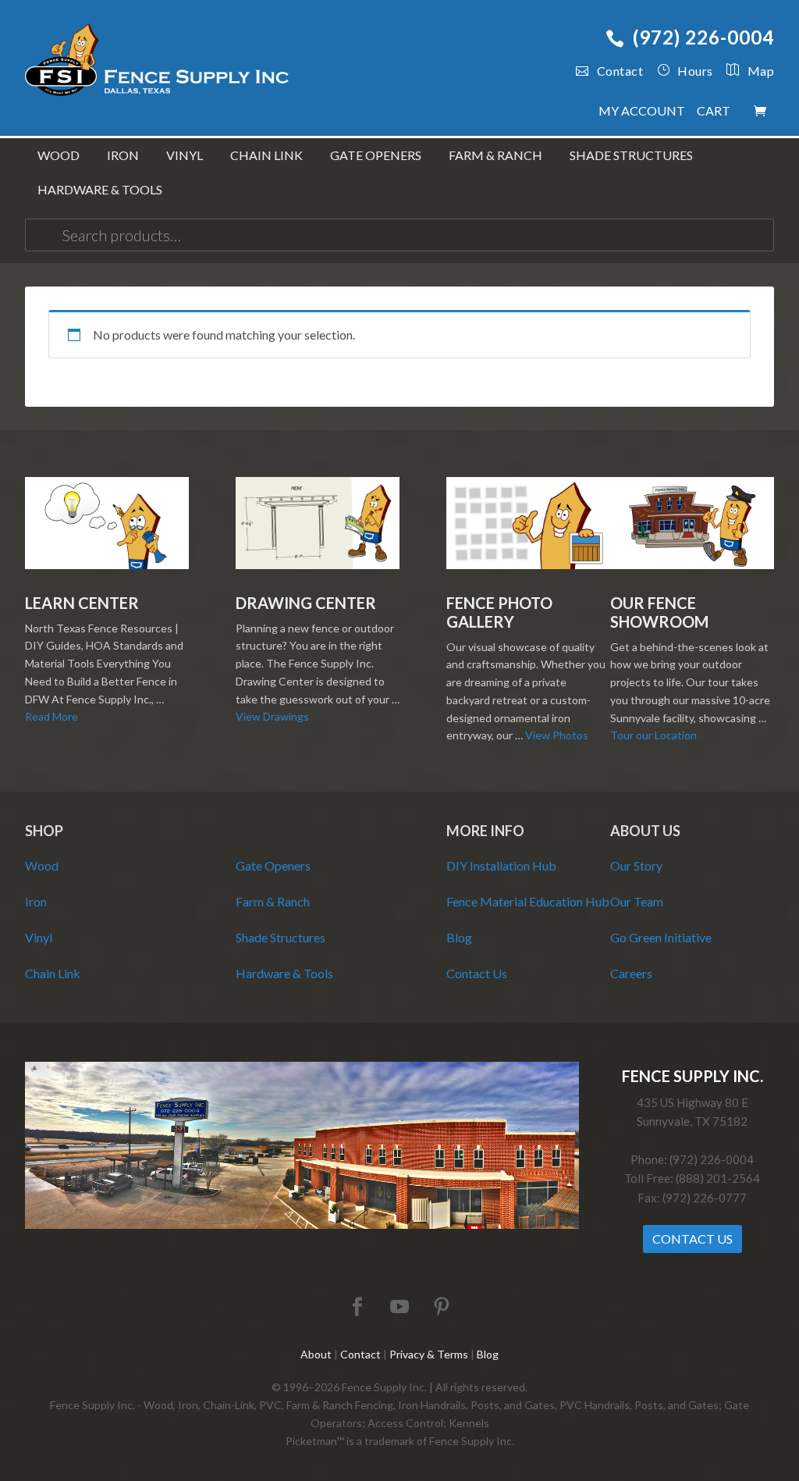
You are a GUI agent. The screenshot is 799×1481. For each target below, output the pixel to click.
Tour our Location (653, 735)
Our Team (636, 901)
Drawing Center (306, 602)
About (316, 1354)
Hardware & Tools (284, 973)
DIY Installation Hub (501, 865)
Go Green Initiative (661, 937)
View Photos (556, 735)
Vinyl (38, 937)
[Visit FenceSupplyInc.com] (302, 1224)
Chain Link (52, 973)
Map (761, 70)
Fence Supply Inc (157, 62)
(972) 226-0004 (703, 37)
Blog (459, 937)
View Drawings (272, 716)
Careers (631, 973)
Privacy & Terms (428, 1354)
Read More (51, 716)
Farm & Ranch (273, 901)
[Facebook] (357, 1307)
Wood (42, 865)
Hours (695, 70)
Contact (620, 70)
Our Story (636, 865)
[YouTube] (399, 1307)
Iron (36, 901)
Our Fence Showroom (659, 612)
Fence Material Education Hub (527, 901)
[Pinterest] (442, 1307)
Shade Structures (280, 937)
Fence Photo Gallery (499, 612)
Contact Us (476, 973)
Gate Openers (273, 865)
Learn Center (82, 602)
